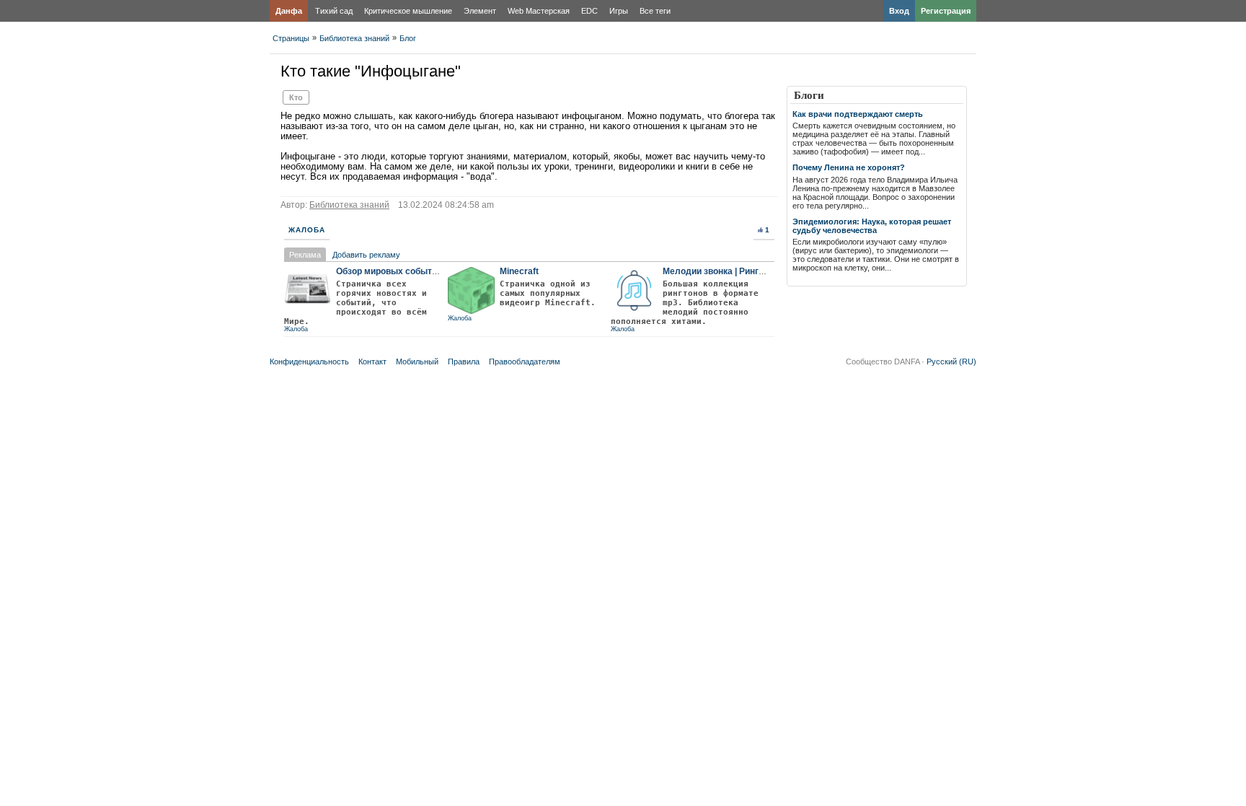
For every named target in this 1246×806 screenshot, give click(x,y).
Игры (618, 10)
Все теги (655, 10)
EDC (589, 10)
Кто (296, 97)
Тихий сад (334, 10)
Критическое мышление (408, 10)
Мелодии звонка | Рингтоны (721, 271)
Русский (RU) (951, 361)
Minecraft (519, 271)
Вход (899, 10)
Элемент (480, 10)
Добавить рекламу (366, 254)
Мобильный (417, 361)
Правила (464, 361)
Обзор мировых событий (389, 271)
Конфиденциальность (309, 361)
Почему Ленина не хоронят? (848, 167)
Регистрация (946, 10)
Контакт (372, 361)
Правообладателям (524, 361)
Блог (407, 38)
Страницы (291, 38)
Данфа (288, 10)
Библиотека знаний (354, 38)
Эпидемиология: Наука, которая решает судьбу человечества (871, 226)
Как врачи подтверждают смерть (857, 114)
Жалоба (306, 230)
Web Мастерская (539, 10)
